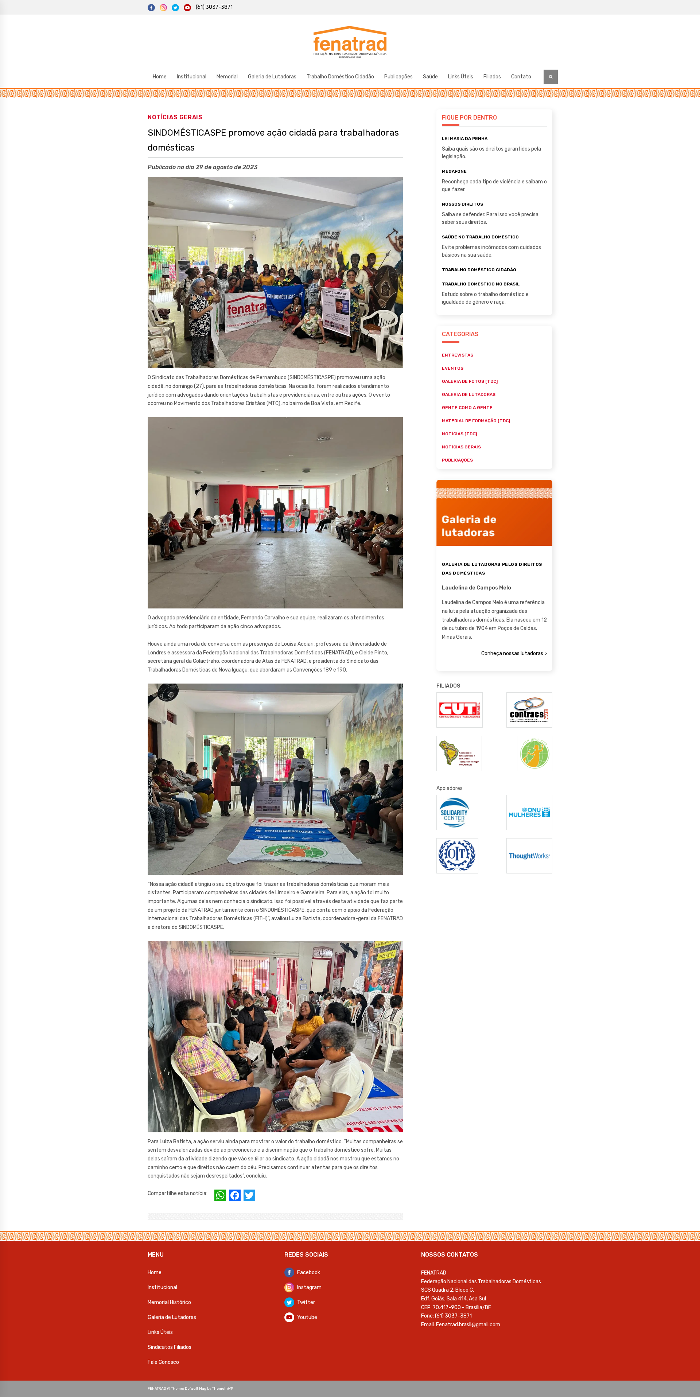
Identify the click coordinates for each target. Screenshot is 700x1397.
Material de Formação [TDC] (476, 420)
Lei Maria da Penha (464, 138)
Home (160, 77)
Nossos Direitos (462, 204)
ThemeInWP (222, 1388)
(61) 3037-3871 (214, 7)
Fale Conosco (163, 1362)
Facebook (308, 1272)
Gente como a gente (467, 407)
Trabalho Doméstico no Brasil (481, 284)
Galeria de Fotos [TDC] (470, 381)
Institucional (191, 77)
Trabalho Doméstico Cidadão (340, 77)
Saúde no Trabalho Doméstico (480, 237)
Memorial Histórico (169, 1302)
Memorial (227, 77)
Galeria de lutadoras (468, 394)
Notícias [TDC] (459, 433)
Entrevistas (457, 355)
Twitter (306, 1302)
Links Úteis (460, 77)
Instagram (309, 1287)
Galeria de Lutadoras (272, 77)
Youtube (307, 1317)
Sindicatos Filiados (169, 1347)
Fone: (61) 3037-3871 (446, 1316)
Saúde (430, 77)
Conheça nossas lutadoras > (514, 653)
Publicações (398, 77)
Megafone (454, 171)
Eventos (452, 368)
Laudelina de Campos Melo (476, 588)
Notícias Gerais (175, 117)
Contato (521, 77)
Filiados (492, 77)
